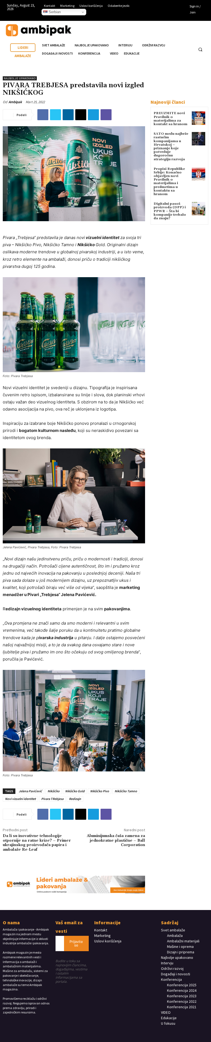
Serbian (54, 12)
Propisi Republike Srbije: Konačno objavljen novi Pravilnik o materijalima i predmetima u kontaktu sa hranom (169, 181)
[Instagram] (170, 7)
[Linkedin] (178, 7)
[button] (200, 50)
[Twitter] (55, 114)
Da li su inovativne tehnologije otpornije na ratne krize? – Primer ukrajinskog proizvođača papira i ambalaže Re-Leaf (37, 842)
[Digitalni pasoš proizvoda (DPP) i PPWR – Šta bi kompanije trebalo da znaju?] (198, 208)
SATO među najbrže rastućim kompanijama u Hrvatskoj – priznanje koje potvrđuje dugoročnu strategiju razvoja (171, 146)
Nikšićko (54, 791)
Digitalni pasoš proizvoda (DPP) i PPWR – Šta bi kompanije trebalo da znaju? (170, 211)
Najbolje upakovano (20, 78)
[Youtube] (161, 15)
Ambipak (15, 102)
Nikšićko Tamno (126, 791)
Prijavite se (76, 943)
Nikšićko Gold (75, 791)
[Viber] (106, 114)
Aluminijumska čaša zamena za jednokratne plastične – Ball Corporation (116, 840)
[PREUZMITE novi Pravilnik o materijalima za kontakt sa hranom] (198, 118)
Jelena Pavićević (30, 791)
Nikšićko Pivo (99, 791)
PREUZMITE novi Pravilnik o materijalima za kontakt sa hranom (170, 118)
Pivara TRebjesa (52, 799)
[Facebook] (161, 7)
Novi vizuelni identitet (20, 799)
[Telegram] (93, 114)
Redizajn (75, 799)
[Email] (80, 114)
